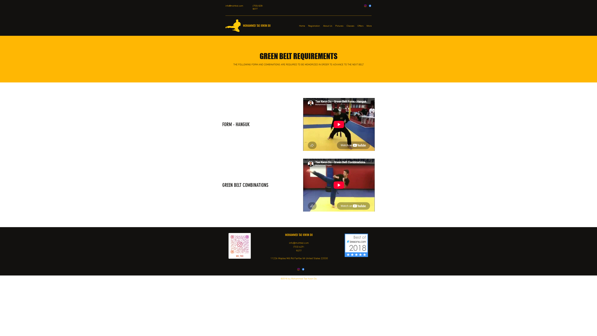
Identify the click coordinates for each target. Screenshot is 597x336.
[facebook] (370, 5)
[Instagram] (365, 5)
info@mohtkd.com (234, 5)
